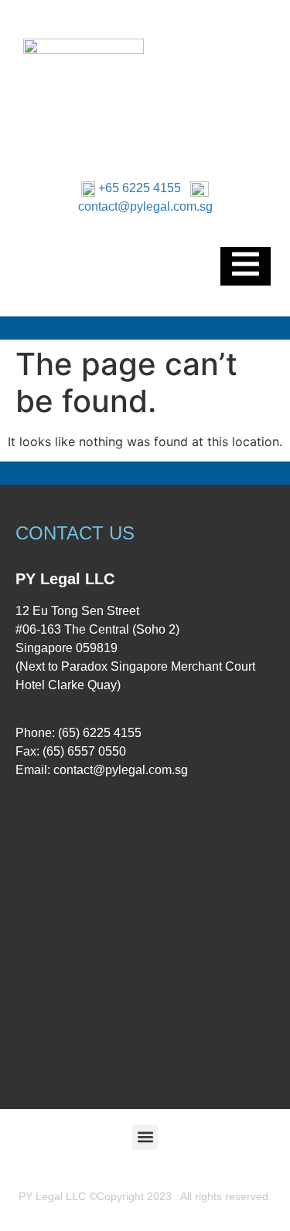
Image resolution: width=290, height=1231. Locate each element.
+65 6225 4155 (139, 187)
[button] (145, 1137)
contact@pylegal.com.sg (145, 206)
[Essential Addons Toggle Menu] (245, 266)
